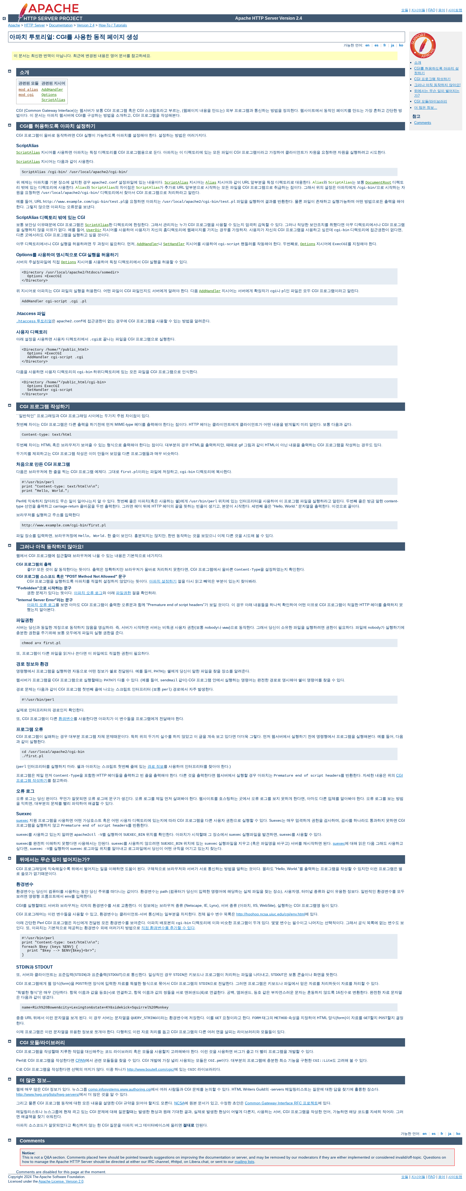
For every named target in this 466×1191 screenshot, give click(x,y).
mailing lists (244, 1161)
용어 (441, 10)
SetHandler (174, 244)
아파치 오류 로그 (88, 593)
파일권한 (123, 593)
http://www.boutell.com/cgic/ (150, 1069)
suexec (22, 820)
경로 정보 (156, 766)
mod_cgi (26, 95)
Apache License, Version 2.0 (61, 1181)
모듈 (404, 10)
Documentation (61, 25)
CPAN (80, 1060)
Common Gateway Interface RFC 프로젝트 (281, 1103)
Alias (210, 182)
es (376, 45)
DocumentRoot (378, 182)
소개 (417, 62)
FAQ (431, 10)
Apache (14, 25)
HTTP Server (34, 25)
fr (384, 45)
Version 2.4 (85, 25)
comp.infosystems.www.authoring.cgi (119, 1089)
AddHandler (52, 89)
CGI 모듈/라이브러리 (430, 101)
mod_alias (28, 89)
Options (49, 95)
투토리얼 (34, 321)
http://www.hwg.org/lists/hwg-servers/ (47, 1094)
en (367, 45)
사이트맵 (455, 10)
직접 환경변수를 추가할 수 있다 (168, 928)
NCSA (179, 1103)
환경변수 (66, 718)
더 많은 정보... (425, 108)
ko (401, 45)
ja (392, 45)
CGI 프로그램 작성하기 (432, 79)
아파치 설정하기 (163, 581)
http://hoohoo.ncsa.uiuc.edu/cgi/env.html (270, 914)
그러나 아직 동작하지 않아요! (437, 85)
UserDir (93, 230)
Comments (422, 123)
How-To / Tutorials (113, 25)
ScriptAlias (53, 100)
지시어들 (418, 10)
